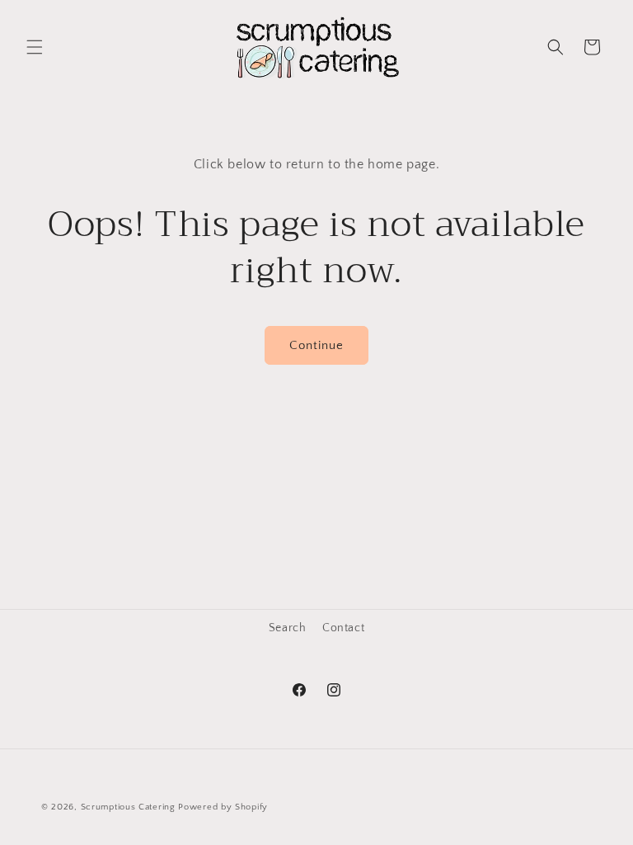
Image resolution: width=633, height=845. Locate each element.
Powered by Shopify (223, 807)
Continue (316, 345)
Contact (343, 628)
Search (288, 628)
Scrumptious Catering (128, 807)
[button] (34, 47)
